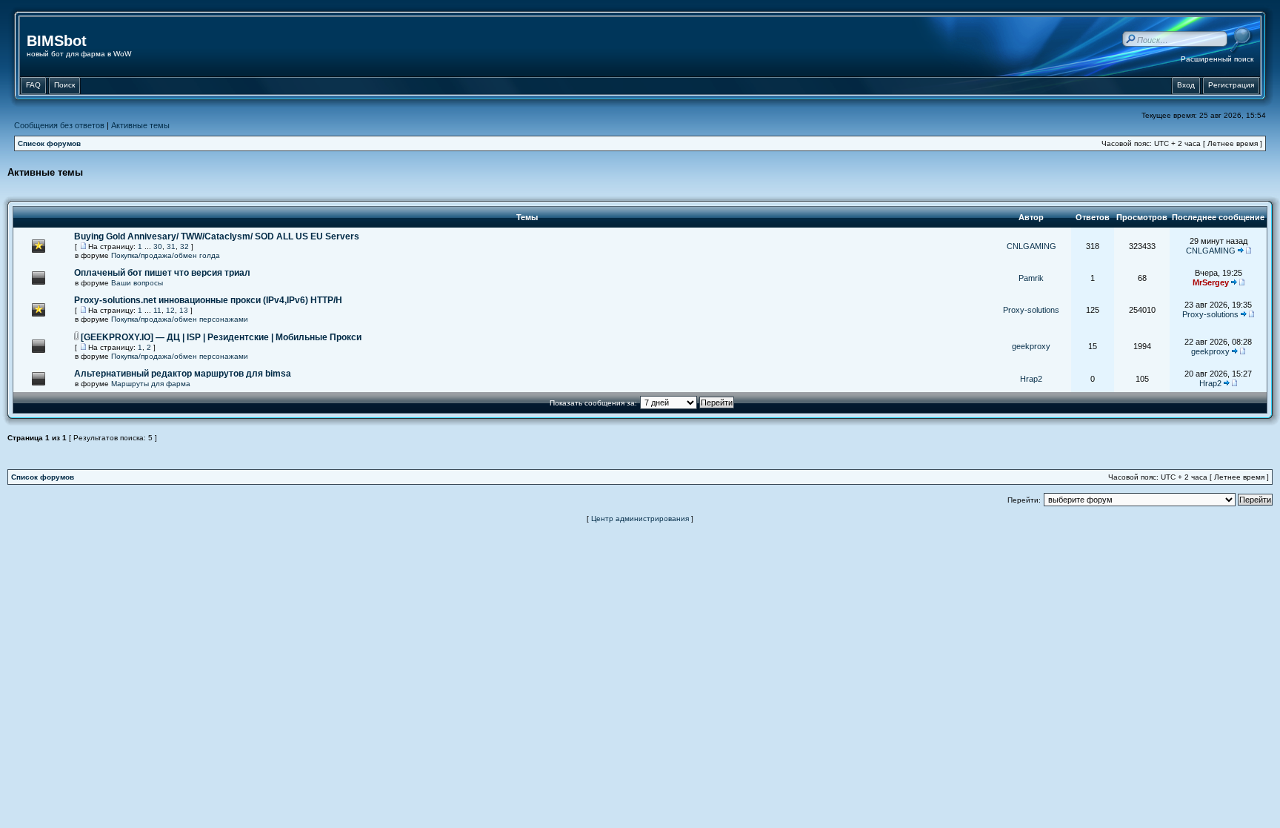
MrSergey (1211, 282)
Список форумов (49, 143)
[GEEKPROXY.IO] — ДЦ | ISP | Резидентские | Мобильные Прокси (221, 337)
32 (184, 246)
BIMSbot (57, 41)
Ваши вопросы (137, 283)
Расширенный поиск (1217, 59)
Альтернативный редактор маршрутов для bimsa (182, 373)
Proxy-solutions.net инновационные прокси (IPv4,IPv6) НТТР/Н (208, 300)
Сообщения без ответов (59, 125)
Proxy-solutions (1031, 309)
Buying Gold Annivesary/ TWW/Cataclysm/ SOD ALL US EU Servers (216, 236)
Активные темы (140, 125)
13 (183, 310)
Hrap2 (1031, 378)
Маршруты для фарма (150, 384)
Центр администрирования (640, 518)
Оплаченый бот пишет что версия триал (162, 273)
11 (157, 310)
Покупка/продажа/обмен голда (165, 255)
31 (171, 246)
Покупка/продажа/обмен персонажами (179, 319)
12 (170, 310)
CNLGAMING (1031, 246)
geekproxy (1031, 346)
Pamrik (1031, 278)
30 (157, 246)
